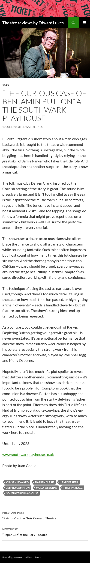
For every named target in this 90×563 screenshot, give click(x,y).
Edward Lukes (32, 127)
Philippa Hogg (73, 487)
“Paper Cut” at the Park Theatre (24, 532)
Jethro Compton (18, 487)
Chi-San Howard (17, 482)
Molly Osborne (46, 487)
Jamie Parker (69, 482)
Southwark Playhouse (22, 493)
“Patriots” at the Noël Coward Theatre (29, 515)
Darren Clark (44, 482)
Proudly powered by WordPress (21, 557)
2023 (5, 85)
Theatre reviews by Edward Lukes (33, 22)
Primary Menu (84, 22)
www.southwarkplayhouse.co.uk (28, 454)
